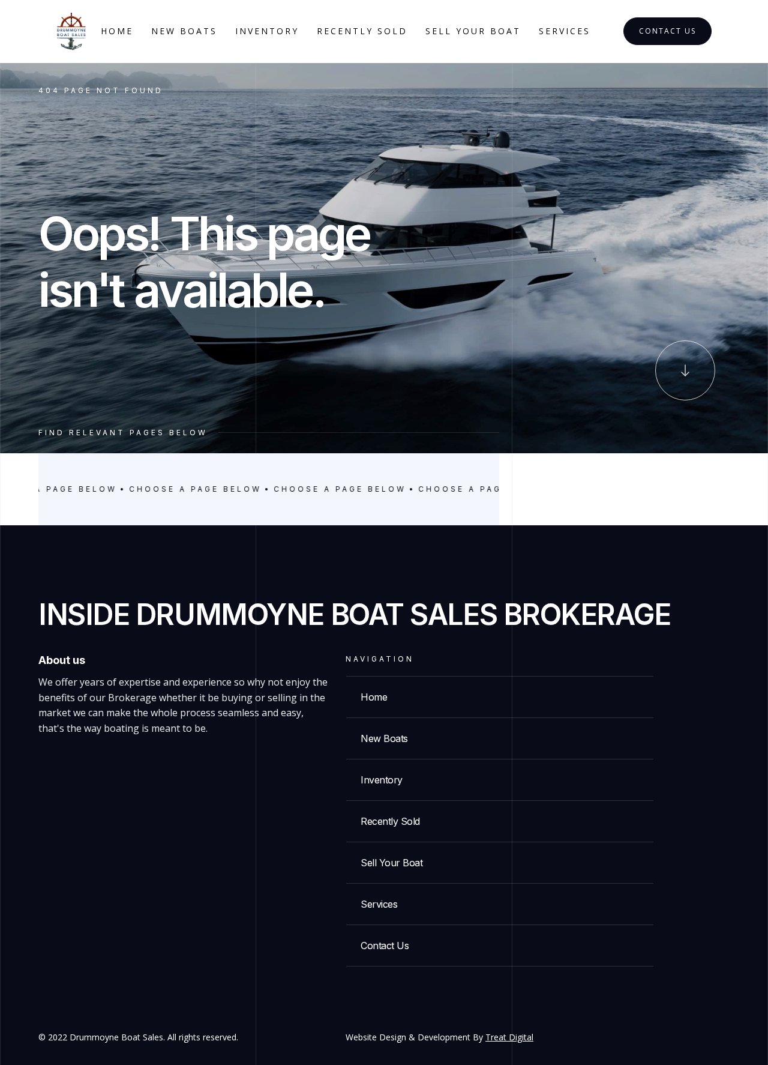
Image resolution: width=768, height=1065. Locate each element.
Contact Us (667, 31)
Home (117, 31)
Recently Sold (362, 31)
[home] (71, 31)
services (564, 31)
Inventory (267, 31)
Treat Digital (509, 1037)
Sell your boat (473, 31)
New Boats (184, 31)
